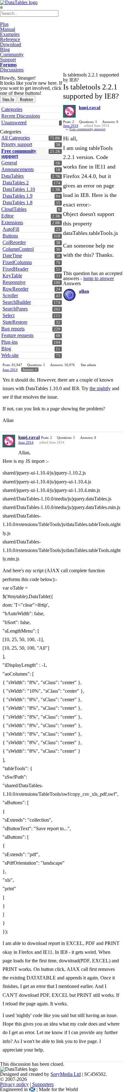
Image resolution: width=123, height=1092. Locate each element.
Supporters (43, 1084)
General (9, 162)
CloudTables (13, 209)
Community (12, 54)
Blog (5, 49)
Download (10, 44)
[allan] (69, 295)
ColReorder (14, 242)
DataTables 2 (16, 182)
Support (8, 59)
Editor (7, 215)
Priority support (16, 144)
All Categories (15, 137)
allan (84, 291)
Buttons (10, 235)
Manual (7, 29)
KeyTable (12, 275)
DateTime (12, 255)
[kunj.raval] (69, 111)
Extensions (12, 222)
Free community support (18, 153)
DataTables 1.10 (19, 189)
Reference (10, 39)
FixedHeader (15, 269)
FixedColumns (17, 262)
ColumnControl (18, 249)
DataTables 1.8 (17, 202)
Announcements (17, 169)
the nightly (100, 388)
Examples (10, 34)
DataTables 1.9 (17, 196)
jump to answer (98, 278)
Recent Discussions (20, 116)
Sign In (8, 99)
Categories (11, 109)
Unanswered (13, 122)
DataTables (12, 176)
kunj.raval (89, 107)
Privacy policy (14, 1084)
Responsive (14, 282)
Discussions (12, 69)
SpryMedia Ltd (65, 1074)
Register (26, 99)
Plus (4, 24)
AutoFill (11, 229)
